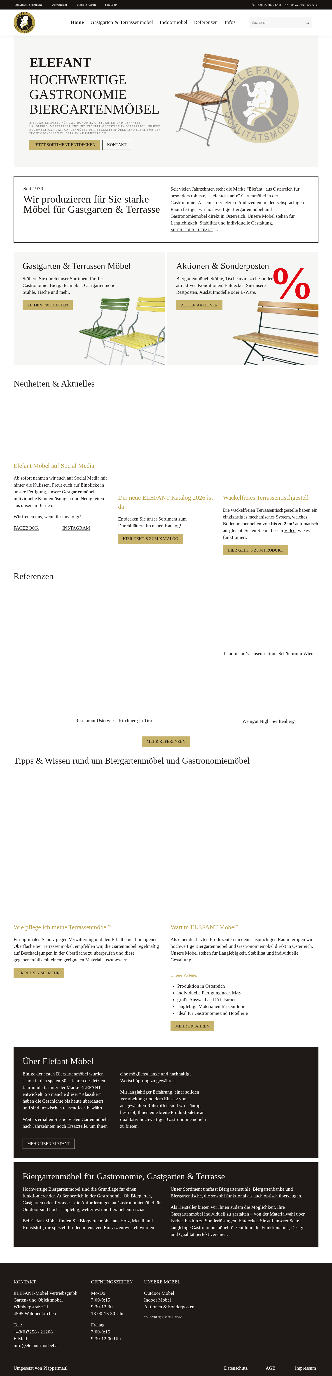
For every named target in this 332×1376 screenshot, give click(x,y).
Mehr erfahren (192, 1026)
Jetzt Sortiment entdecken (64, 144)
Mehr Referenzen (166, 741)
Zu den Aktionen (199, 305)
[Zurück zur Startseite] (24, 23)
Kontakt (116, 144)
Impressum (305, 1368)
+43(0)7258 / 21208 (268, 5)
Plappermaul (55, 1368)
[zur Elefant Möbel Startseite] (282, 1309)
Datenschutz (236, 1368)
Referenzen (206, 22)
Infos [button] (230, 22)
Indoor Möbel (157, 1300)
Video (290, 530)
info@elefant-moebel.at (304, 5)
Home (77, 22)
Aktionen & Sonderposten (169, 1307)
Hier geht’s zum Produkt (255, 550)
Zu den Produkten (47, 305)
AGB (271, 1368)
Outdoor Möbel (159, 1293)
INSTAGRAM (76, 528)
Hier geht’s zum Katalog (150, 538)
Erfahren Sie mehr (39, 972)
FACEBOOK (26, 528)
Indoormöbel (173, 22)
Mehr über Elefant (192, 230)
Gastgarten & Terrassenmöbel (122, 22)
